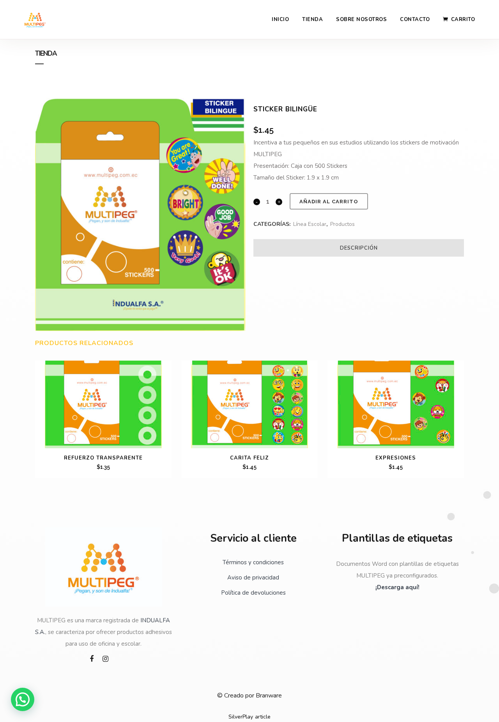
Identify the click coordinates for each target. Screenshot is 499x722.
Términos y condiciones (253, 562)
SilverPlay (240, 716)
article (263, 716)
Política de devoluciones (253, 593)
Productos (342, 224)
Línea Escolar (309, 224)
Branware (269, 695)
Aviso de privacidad (253, 577)
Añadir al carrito (328, 201)
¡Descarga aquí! (397, 587)
